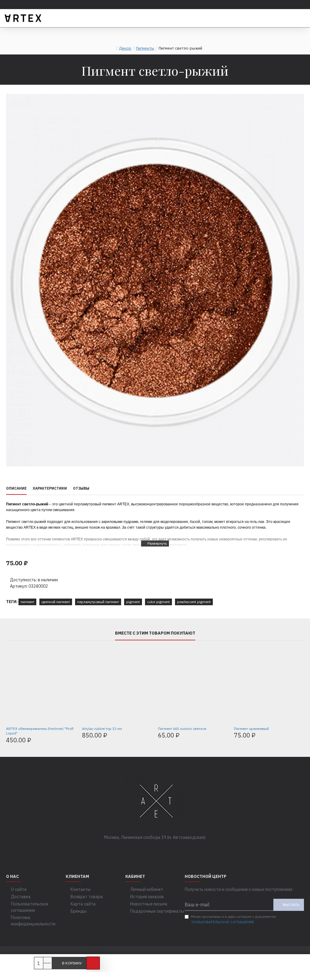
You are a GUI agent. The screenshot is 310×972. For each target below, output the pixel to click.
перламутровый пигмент (98, 601)
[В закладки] (93, 963)
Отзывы (81, 488)
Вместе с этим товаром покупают (155, 633)
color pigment (158, 601)
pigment (133, 601)
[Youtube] (173, 849)
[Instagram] (161, 849)
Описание (16, 488)
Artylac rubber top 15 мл (102, 728)
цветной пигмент (55, 601)
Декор (125, 48)
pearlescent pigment (194, 601)
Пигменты (145, 48)
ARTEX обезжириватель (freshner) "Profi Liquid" (40, 731)
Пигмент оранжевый (251, 728)
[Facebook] (136, 849)
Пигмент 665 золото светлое (182, 728)
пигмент (27, 601)
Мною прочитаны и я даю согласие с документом (233, 919)
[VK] (148, 849)
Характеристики (50, 488)
